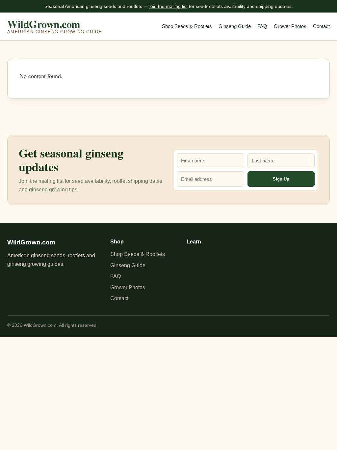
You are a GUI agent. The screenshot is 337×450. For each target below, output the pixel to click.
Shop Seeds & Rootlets (187, 26)
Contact (321, 26)
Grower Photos (290, 26)
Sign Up (281, 179)
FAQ (262, 26)
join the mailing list (168, 6)
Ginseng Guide (235, 26)
